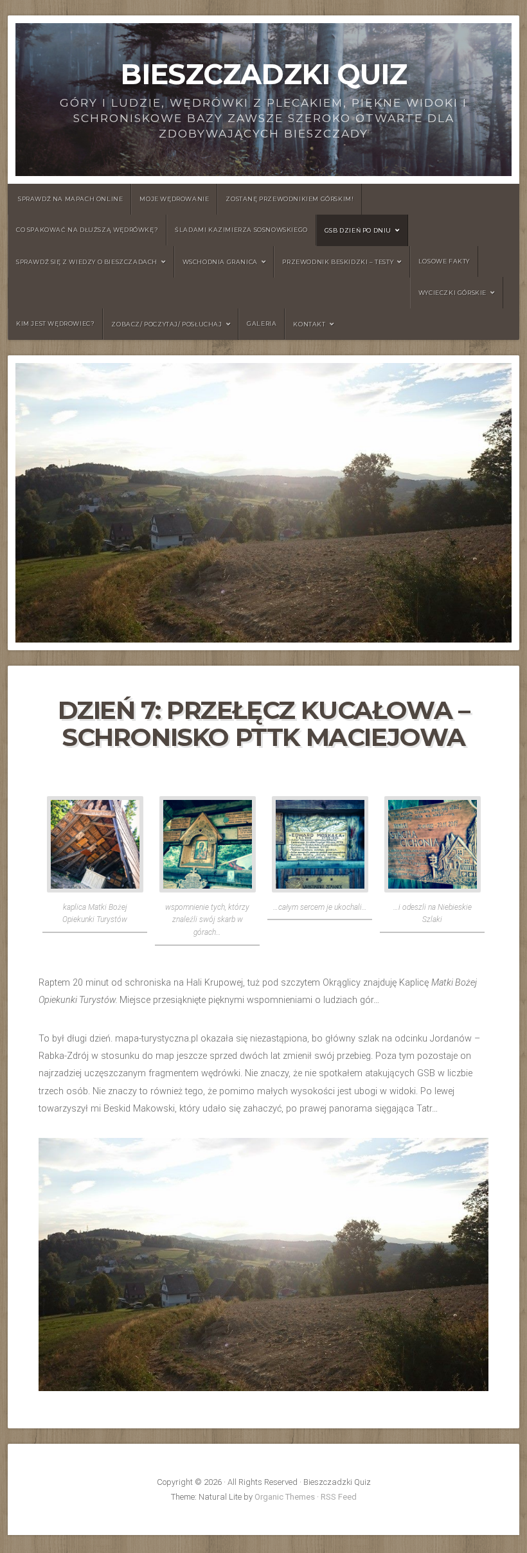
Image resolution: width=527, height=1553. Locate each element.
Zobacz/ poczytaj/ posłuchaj (166, 324)
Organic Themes (285, 1497)
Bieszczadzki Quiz (263, 74)
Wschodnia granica (220, 261)
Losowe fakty (444, 261)
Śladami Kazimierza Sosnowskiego (241, 229)
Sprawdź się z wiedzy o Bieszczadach (86, 261)
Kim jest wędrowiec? (55, 323)
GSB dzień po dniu (358, 230)
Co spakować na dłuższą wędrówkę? (87, 229)
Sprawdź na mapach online (70, 198)
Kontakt (309, 324)
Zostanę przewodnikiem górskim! (289, 198)
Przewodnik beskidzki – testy (337, 261)
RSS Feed (339, 1497)
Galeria (261, 323)
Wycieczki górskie (452, 292)
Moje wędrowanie (174, 198)
